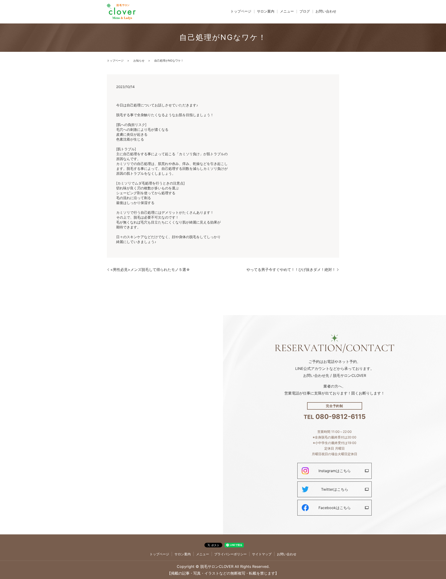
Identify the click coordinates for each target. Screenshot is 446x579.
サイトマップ (262, 554)
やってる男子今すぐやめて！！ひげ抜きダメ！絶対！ (291, 269)
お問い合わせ (325, 11)
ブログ (304, 11)
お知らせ (138, 60)
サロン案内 (265, 11)
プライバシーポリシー (230, 554)
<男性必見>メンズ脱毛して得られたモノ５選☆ (150, 269)
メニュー (287, 11)
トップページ (240, 11)
